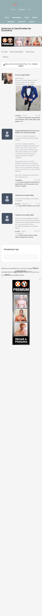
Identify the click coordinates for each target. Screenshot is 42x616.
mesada (23, 186)
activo (27, 119)
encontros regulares (24, 182)
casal (38, 206)
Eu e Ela (17, 204)
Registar (22, 9)
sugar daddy (36, 117)
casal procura (31, 206)
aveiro (18, 268)
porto (29, 271)
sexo (7, 274)
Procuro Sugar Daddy (22, 75)
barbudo (21, 117)
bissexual (21, 119)
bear (30, 119)
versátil (16, 275)
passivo (17, 121)
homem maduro (23, 235)
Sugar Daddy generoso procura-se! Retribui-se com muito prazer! (27, 132)
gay (39, 119)
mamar (9, 272)
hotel (33, 182)
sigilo (12, 275)
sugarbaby (18, 180)
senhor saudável (29, 184)
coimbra (23, 268)
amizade (8, 268)
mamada (4, 272)
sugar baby (27, 117)
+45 (21, 121)
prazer (37, 182)
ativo (15, 268)
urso (16, 119)
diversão (27, 268)
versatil (21, 275)
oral (13, 272)
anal (13, 268)
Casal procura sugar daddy (24, 195)
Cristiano (18, 116)
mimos (31, 237)
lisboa (35, 268)
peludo (35, 119)
